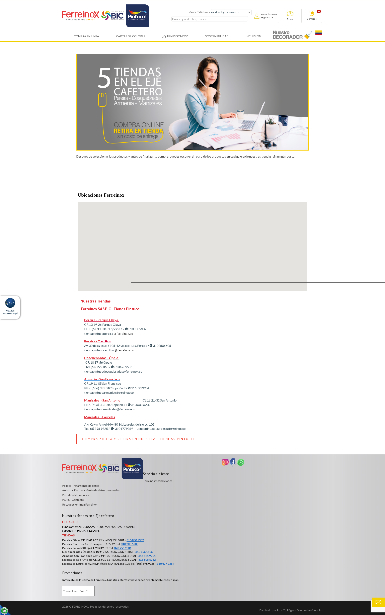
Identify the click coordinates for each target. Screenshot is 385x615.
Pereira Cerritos (73, 544)
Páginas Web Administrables (305, 610)
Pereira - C (92, 341)
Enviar (378, 602)
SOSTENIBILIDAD (217, 36)
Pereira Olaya (71, 540)
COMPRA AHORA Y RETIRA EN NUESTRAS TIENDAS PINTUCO (138, 439)
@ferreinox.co (123, 333)
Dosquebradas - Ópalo (101, 358)
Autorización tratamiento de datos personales (91, 490)
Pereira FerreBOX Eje (76, 548)
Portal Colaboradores (75, 495)
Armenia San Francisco (77, 555)
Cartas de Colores (130, 36)
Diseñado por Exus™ (272, 610)
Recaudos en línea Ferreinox (79, 504)
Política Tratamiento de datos (80, 485)
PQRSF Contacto (73, 499)
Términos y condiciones (157, 480)
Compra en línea (86, 36)
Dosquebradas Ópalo (76, 551)
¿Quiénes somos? (175, 36)
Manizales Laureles (74, 563)
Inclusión (253, 36)
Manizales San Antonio (77, 559)
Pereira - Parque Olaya (101, 320)
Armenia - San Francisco (102, 379)
